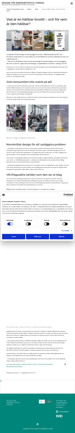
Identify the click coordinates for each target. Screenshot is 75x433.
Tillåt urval (37, 236)
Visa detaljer (65, 230)
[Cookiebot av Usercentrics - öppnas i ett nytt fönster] (65, 195)
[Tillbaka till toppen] (37, 424)
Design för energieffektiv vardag (23, 3)
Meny (71, 3)
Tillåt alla (61, 236)
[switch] (28, 224)
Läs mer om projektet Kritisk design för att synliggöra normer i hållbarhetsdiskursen (29, 365)
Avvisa (14, 236)
